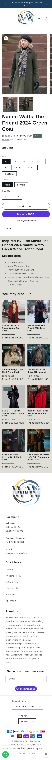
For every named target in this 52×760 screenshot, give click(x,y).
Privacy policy (38, 744)
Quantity (6, 191)
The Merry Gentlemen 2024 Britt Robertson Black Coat (38, 457)
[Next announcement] (47, 4)
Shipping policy (36, 749)
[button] (5, 18)
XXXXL (31, 167)
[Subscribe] (43, 679)
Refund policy (23, 744)
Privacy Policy (13, 588)
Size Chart (7, 147)
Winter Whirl (24, 741)
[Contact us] (5, 754)
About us (10, 594)
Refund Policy (13, 582)
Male (7, 184)
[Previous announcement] (5, 4)
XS (6, 161)
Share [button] (8, 228)
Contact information (27, 753)
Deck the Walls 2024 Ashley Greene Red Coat (37, 413)
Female (21, 184)
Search (9, 569)
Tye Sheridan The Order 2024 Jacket (36, 370)
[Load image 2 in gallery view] (26, 104)
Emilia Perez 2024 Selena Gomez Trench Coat (13, 413)
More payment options (26, 220)
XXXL (18, 167)
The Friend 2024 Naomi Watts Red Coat (11, 328)
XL (41, 161)
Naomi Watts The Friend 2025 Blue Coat (36, 328)
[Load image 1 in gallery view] (10, 104)
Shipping (6, 140)
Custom (9, 174)
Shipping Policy (13, 575)
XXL (7, 167)
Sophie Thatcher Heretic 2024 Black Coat (11, 457)
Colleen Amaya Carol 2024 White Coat (13, 370)
